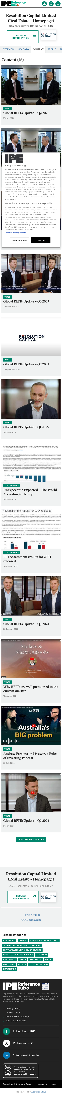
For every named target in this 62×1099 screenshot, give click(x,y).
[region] (31, 200)
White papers (11, 485)
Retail (48, 959)
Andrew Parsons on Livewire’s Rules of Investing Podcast (30, 756)
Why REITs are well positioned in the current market (30, 689)
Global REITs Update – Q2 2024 (26, 821)
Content (38, 49)
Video (7, 108)
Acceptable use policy (17, 1016)
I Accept (41, 240)
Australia (41, 955)
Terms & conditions (16, 1020)
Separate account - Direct (44, 940)
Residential (35, 959)
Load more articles (31, 839)
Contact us (8, 1084)
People (52, 49)
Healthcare (9, 969)
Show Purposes (20, 240)
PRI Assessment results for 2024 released (27, 559)
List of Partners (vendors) (16, 233)
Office (22, 959)
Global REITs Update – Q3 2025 (26, 301)
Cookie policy (13, 1012)
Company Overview (25, 1084)
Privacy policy (13, 1008)
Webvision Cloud (38, 1092)
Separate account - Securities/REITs (22, 950)
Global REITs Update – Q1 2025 (26, 427)
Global (23, 940)
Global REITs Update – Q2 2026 (26, 113)
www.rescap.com (31, 919)
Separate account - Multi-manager (22, 945)
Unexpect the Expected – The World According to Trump (30, 492)
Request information (20, 36)
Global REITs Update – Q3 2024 (26, 624)
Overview (8, 49)
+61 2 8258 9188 (31, 915)
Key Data (23, 49)
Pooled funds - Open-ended (18, 955)
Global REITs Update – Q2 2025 (26, 364)
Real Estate (9, 959)
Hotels (22, 964)
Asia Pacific (9, 940)
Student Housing (38, 964)
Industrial (9, 964)
